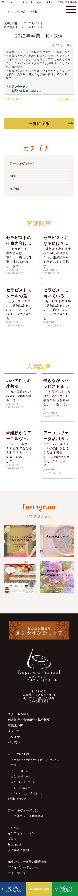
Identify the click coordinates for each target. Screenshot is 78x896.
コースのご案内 (18, 753)
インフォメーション (21, 833)
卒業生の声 (15, 725)
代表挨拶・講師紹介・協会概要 (29, 719)
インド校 (14, 731)
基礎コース (17, 765)
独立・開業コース (20, 776)
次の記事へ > (65, 99)
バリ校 (12, 742)
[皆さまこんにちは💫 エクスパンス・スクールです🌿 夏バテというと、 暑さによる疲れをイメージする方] (57, 541)
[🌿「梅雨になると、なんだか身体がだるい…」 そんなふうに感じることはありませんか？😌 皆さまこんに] (57, 577)
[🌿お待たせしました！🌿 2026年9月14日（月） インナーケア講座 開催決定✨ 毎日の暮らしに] (20, 577)
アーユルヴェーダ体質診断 (26, 816)
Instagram (14, 844)
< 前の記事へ (13, 99)
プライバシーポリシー (23, 867)
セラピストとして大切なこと (26, 793)
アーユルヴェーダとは (23, 810)
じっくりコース (19, 771)
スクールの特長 (18, 714)
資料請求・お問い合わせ (13, 889)
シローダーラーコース (23, 782)
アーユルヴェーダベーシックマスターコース (35, 759)
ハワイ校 (14, 736)
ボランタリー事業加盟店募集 (27, 861)
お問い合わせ (17, 798)
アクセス (14, 827)
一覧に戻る (39, 123)
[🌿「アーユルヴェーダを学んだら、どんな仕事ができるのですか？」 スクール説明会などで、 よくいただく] (20, 541)
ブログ (12, 838)
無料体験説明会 (40, 889)
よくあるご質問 (18, 850)
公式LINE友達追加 (66, 889)
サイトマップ (17, 873)
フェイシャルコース (22, 788)
